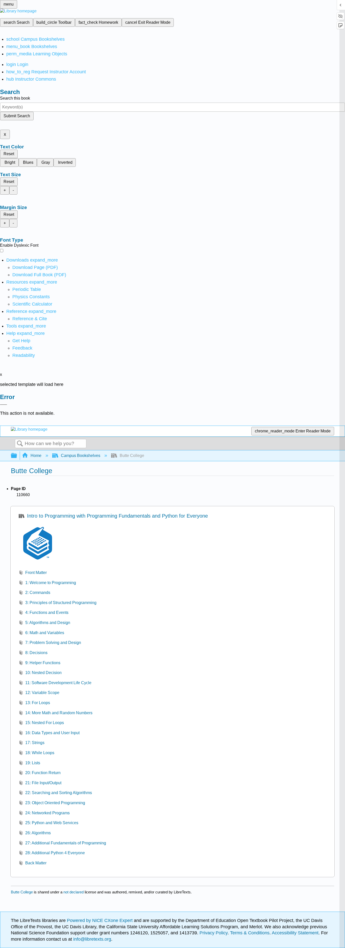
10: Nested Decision (43, 672)
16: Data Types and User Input (52, 733)
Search (20, 444)
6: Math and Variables (44, 633)
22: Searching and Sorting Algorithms (58, 793)
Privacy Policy (214, 932)
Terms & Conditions (249, 932)
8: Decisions (36, 653)
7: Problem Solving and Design (53, 642)
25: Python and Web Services (51, 823)
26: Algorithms (38, 833)
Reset (9, 154)
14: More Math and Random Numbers (58, 713)
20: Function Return (43, 773)
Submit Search (17, 116)
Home (36, 455)
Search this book (15, 98)
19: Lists (32, 763)
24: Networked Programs (47, 813)
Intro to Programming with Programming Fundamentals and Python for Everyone (117, 516)
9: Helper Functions (42, 663)
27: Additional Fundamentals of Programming (65, 843)
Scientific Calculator (32, 304)
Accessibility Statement (295, 932)
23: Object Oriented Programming (55, 803)
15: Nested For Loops (44, 723)
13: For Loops (37, 703)
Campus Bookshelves (80, 455)
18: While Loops (39, 753)
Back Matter (35, 863)
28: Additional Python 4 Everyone (55, 853)
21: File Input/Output (43, 783)
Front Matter (36, 572)
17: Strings (34, 743)
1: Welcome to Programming (50, 583)
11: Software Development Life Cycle (58, 683)
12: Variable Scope (42, 692)
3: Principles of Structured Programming (60, 602)
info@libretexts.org (91, 939)
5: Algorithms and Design (47, 622)
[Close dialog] (3, 404)
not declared (74, 892)
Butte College (22, 892)
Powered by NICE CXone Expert (100, 920)
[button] (22, 348)
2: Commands (37, 592)
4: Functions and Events (46, 612)
